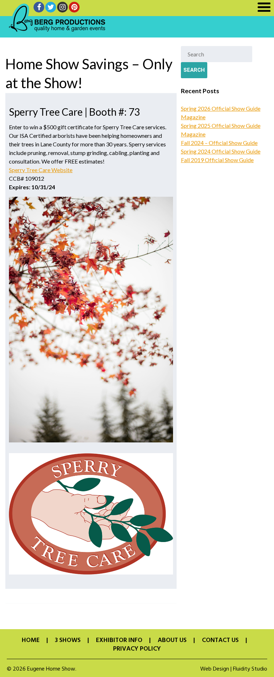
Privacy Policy (137, 649)
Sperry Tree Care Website (40, 169)
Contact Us (220, 640)
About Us (172, 640)
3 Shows (68, 640)
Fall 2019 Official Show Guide (217, 159)
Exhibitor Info (119, 640)
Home (31, 640)
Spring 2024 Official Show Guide (220, 151)
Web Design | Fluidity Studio (233, 669)
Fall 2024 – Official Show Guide (219, 142)
